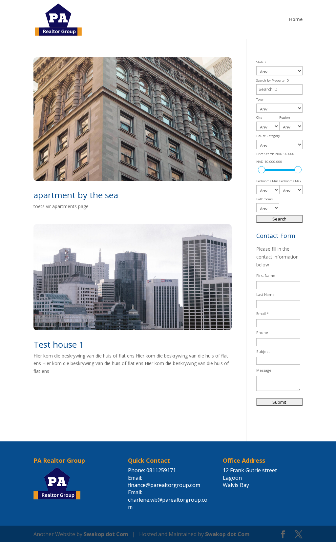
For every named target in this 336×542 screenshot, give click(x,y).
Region (284, 117)
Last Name (265, 294)
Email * (262, 313)
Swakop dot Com (106, 534)
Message (263, 370)
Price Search (276, 158)
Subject (263, 351)
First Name (265, 275)
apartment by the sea (75, 195)
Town (260, 99)
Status (261, 62)
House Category (268, 136)
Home (296, 19)
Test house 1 (58, 344)
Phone (262, 332)
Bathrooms (264, 199)
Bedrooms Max (290, 181)
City (259, 117)
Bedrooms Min (267, 181)
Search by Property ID (272, 80)
